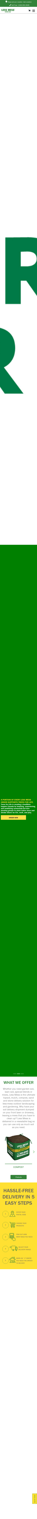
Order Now (13, 818)
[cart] (29, 10)
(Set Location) (27, 2)
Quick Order (35, 1499)
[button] (14, 1074)
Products (19, 1177)
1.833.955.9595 (23, 5)
